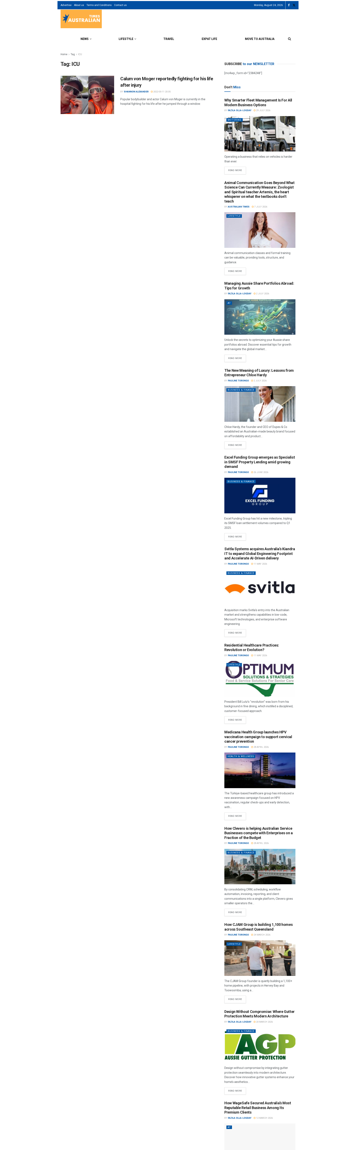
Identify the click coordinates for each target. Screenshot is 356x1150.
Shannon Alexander (136, 91)
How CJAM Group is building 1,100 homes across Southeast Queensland (258, 926)
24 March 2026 (261, 934)
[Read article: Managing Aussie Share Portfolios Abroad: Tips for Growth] (259, 317)
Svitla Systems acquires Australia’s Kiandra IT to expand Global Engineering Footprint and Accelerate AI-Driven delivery (259, 553)
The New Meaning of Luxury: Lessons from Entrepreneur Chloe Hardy (259, 372)
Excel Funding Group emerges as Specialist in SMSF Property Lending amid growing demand (259, 462)
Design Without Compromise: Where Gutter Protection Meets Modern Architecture (259, 1013)
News (85, 39)
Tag (73, 54)
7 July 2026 (260, 206)
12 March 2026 (264, 1118)
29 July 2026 (262, 110)
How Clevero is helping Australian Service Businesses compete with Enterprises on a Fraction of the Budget (258, 833)
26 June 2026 (260, 472)
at (229, 303)
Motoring (234, 120)
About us (79, 5)
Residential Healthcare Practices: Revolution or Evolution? (251, 647)
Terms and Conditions (99, 5)
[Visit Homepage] (81, 19)
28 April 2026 (261, 747)
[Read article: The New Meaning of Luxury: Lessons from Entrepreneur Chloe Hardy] (259, 404)
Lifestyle (126, 39)
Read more (237, 169)
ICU (80, 54)
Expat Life (209, 39)
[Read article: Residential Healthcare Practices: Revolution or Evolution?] (259, 679)
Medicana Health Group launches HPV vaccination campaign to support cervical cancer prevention (258, 736)
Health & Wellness (241, 756)
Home (64, 54)
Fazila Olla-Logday (239, 110)
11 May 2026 (260, 564)
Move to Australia (259, 39)
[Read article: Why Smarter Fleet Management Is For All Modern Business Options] (259, 134)
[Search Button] (289, 39)
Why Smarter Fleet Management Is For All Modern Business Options (258, 102)
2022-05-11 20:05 (162, 91)
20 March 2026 (264, 1022)
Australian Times (238, 206)
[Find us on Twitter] (294, 5)
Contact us (120, 5)
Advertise (66, 5)
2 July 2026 (262, 293)
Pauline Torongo (238, 380)
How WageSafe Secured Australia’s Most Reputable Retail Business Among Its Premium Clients (257, 1107)
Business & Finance (241, 390)
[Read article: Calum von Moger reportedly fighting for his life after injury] (87, 95)
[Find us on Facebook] (289, 5)
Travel (168, 39)
